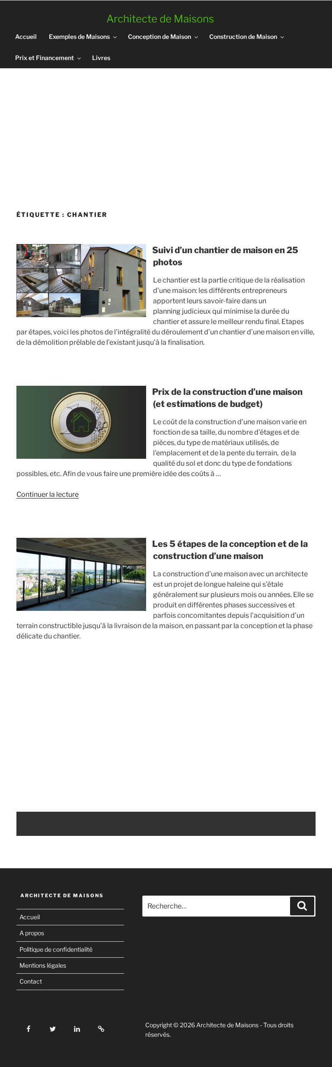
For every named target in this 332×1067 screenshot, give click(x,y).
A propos (31, 933)
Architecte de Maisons (160, 19)
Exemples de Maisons (79, 36)
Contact (30, 981)
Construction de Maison (243, 36)
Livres (101, 57)
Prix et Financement (44, 57)
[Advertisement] (165, 136)
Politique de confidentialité (56, 949)
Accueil (26, 36)
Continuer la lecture (47, 494)
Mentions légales (42, 965)
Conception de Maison (159, 36)
